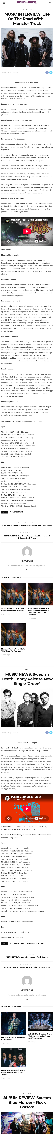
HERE (35, 830)
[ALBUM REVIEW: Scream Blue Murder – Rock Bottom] (27, 1131)
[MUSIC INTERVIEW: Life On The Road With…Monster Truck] (27, 47)
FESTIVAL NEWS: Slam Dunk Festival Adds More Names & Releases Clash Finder (27, 537)
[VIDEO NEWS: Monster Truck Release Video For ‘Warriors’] (13, 594)
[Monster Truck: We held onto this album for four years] (13, 634)
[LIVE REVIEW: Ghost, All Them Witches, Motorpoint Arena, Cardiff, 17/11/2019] (40, 1021)
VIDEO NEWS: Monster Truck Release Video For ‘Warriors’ (12, 609)
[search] (50, 2)
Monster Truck (16, 512)
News (27, 670)
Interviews (27, 10)
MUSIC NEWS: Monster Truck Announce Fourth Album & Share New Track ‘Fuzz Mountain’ (39, 611)
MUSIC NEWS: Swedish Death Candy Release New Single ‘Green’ (27, 526)
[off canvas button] (4, 2)
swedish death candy (36, 943)
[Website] (27, 570)
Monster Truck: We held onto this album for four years (13, 650)
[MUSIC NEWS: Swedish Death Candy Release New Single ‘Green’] (27, 707)
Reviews (27, 1093)
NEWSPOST (6, 72)
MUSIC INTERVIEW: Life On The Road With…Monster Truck (27, 967)
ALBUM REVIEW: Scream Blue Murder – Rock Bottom (27, 957)
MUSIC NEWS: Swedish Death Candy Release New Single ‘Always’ (12, 1072)
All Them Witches (17, 943)
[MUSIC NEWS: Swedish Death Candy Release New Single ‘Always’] (13, 1057)
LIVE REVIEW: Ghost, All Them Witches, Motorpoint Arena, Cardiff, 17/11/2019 (39, 1036)
